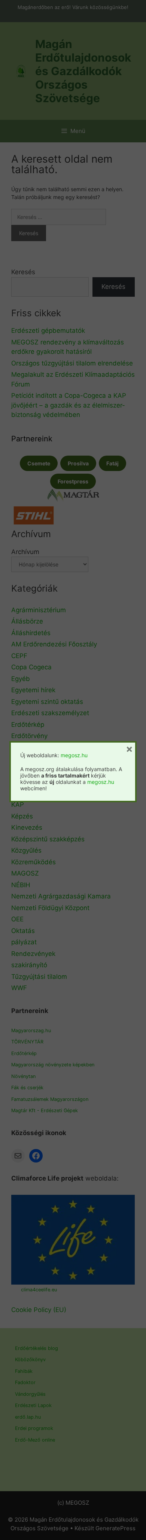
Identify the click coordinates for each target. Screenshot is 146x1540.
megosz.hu (74, 755)
